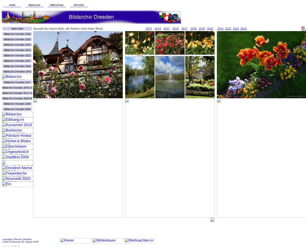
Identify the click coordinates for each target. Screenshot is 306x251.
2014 (158, 28)
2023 (236, 28)
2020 (210, 28)
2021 (221, 28)
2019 (202, 28)
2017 (184, 28)
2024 (243, 28)
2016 (175, 28)
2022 (228, 28)
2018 (193, 28)
